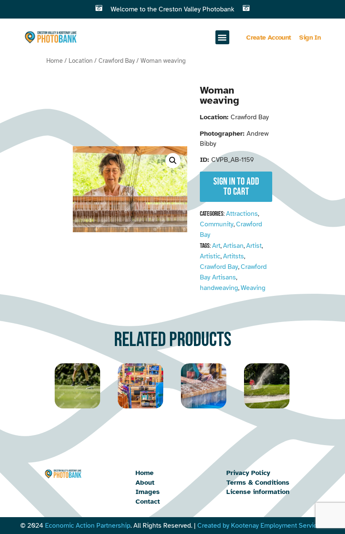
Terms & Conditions (257, 482)
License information (257, 492)
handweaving (219, 288)
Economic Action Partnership (87, 525)
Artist (254, 246)
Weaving (253, 288)
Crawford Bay (116, 60)
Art (216, 246)
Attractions (242, 213)
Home (54, 60)
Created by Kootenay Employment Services (260, 525)
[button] (222, 37)
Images (147, 492)
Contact (147, 501)
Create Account (268, 37)
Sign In (310, 37)
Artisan (233, 246)
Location (81, 60)
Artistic (210, 256)
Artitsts (233, 256)
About (144, 482)
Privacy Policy (248, 473)
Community (217, 224)
